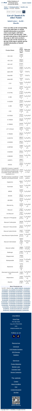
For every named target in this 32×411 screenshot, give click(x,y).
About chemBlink (16, 384)
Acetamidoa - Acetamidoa (23, 291)
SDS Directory (16, 352)
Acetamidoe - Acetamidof (23, 298)
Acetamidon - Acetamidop (23, 303)
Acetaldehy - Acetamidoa (9, 291)
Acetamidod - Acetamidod (9, 296)
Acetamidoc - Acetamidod (23, 295)
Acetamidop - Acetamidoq (23, 305)
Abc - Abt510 (15, 288)
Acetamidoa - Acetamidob (9, 293)
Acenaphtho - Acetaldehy (23, 290)
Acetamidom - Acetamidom (23, 301)
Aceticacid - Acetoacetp (22, 310)
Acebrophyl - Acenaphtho (9, 290)
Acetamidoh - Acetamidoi (23, 300)
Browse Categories (16, 372)
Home (5, 7)
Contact (16, 381)
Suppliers (16, 355)
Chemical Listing (14, 7)
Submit (29, 2)
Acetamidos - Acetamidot (9, 307)
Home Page (16, 319)
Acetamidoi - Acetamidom (8, 301)
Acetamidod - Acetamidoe (9, 298)
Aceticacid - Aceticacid (22, 308)
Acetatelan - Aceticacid (9, 308)
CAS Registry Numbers (16, 349)
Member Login (16, 367)
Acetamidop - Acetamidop (9, 305)
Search (24, 2)
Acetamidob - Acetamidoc (9, 295)
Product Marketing (16, 364)
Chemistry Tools (16, 369)
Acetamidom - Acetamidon (8, 303)
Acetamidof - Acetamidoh (9, 300)
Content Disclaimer (16, 389)
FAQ (16, 387)
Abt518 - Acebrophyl (24, 288)
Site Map (16, 392)
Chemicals (16, 346)
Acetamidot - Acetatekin (22, 307)
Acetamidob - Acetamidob (23, 293)
